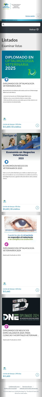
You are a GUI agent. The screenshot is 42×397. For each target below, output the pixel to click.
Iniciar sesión (30, 16)
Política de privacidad (10, 388)
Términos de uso (27, 386)
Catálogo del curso (14, 386)
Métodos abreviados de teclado (29, 388)
